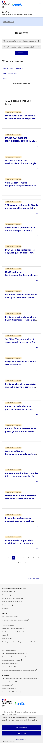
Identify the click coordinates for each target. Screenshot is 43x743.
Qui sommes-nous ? (7, 592)
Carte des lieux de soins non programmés (14, 657)
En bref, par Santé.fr (8, 667)
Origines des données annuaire (11, 660)
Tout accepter (21, 727)
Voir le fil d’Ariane (8, 22)
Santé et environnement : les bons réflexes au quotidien (18, 670)
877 (19, 563)
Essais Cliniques (6, 685)
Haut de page (33, 578)
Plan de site (5, 608)
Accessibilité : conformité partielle (12, 628)
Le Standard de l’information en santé (13, 598)
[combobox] (21, 47)
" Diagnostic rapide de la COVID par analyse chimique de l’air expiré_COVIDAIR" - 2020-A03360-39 (21, 209)
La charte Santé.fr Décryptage (11, 602)
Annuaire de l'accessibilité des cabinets (13, 653)
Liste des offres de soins (9, 617)
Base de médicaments (8, 682)
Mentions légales (7, 638)
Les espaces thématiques (9, 663)
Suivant (25, 563)
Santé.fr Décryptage (8, 689)
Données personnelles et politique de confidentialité (17, 642)
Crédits (4, 635)
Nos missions (5, 595)
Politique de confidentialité (9, 741)
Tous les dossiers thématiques (10, 692)
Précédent (8, 557)
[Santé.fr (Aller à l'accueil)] (20, 703)
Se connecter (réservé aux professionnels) (14, 620)
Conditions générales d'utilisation (12, 632)
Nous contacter (6, 605)
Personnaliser (21, 739)
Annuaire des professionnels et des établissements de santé (19, 678)
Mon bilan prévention (8, 650)
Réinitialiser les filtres (21, 83)
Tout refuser (21, 733)
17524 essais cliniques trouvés (18, 102)
